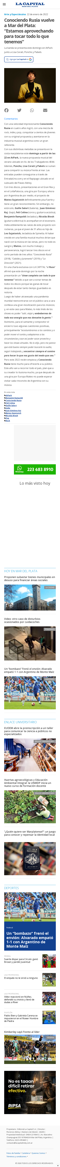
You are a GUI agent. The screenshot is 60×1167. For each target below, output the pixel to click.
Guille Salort (11, 405)
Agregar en (19, 59)
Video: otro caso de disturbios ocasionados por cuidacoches (22, 620)
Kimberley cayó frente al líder (22, 1032)
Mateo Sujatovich (13, 413)
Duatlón (8, 1012)
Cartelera (26, 1153)
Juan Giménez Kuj (13, 410)
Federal (50, 1037)
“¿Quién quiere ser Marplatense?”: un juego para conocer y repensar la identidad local (30, 833)
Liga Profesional (11, 975)
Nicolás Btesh (12, 415)
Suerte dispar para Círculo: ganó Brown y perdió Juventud (21, 960)
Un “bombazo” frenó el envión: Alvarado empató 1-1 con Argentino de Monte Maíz (29, 670)
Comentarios (11, 118)
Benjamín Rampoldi (14, 398)
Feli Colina (10, 403)
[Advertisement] (35, 442)
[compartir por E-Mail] (49, 110)
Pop (7, 418)
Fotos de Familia (13, 1153)
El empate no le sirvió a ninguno (21, 977)
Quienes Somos (38, 1153)
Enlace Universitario (44, 741)
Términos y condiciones (17, 1156)
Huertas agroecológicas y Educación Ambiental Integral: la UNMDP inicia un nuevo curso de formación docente (27, 782)
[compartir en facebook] (10, 110)
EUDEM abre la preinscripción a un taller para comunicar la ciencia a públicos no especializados (28, 731)
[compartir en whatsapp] (36, 110)
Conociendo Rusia (13, 400)
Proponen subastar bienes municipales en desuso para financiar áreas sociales (29, 578)
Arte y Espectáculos (15, 14)
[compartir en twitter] (23, 110)
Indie (8, 408)
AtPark (9, 395)
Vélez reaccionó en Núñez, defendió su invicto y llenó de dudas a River (19, 999)
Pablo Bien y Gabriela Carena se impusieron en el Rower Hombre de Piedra (21, 1018)
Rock (8, 421)
